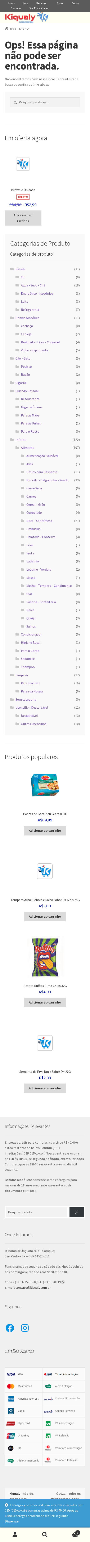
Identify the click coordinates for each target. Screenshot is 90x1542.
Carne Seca (34, 488)
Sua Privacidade (38, 8)
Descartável (29, 715)
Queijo (31, 618)
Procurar (45, 1535)
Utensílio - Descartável (31, 707)
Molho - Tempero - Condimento (49, 585)
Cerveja (26, 334)
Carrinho (16, 8)
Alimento (28, 447)
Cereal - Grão (35, 504)
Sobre (60, 3)
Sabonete (28, 659)
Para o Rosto (30, 431)
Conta (75, 3)
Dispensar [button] (12, 1521)
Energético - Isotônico (37, 293)
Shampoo (28, 667)
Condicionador (31, 634)
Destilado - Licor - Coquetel (40, 342)
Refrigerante (30, 309)
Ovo (29, 594)
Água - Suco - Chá (33, 285)
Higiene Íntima (31, 407)
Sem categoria (25, 699)
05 (22, 277)
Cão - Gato (23, 358)
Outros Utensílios (33, 724)
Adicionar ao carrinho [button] (23, 218)
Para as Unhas (31, 423)
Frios (29, 545)
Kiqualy (14, 1493)
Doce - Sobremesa (39, 521)
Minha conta (15, 1535)
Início (11, 3)
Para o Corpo (30, 651)
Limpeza (21, 675)
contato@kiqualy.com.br (33, 1287)
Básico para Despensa (41, 472)
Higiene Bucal (31, 642)
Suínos (31, 626)
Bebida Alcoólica (27, 318)
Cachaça (27, 326)
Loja (25, 3)
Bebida (20, 269)
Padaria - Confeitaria (41, 602)
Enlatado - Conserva (40, 537)
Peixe (30, 610)
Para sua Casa (30, 683)
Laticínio (32, 561)
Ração (25, 374)
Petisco (26, 366)
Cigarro (20, 383)
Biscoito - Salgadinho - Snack (47, 480)
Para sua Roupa (32, 691)
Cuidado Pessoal (27, 391)
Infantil (21, 439)
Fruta (30, 553)
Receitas (41, 3)
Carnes (31, 496)
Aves (29, 464)
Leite (24, 301)
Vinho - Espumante (34, 350)
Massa (30, 577)
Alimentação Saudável (42, 456)
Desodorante (30, 399)
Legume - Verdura (38, 569)
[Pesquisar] (76, 1212)
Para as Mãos (30, 415)
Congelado (34, 512)
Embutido (33, 529)
